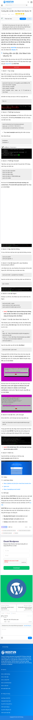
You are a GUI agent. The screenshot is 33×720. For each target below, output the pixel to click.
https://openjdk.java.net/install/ (12, 489)
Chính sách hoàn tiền (5, 712)
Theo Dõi (23, 18)
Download (16, 568)
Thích (11, 527)
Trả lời (30, 621)
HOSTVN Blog (20, 717)
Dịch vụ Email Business (6, 682)
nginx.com (6, 486)
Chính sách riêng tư (5, 706)
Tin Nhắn (29, 18)
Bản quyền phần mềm (5, 688)
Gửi (30, 637)
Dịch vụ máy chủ (4, 685)
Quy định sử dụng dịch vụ (6, 703)
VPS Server (9, 8)
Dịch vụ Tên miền (4, 676)
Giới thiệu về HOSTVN (5, 698)
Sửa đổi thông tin (27, 625)
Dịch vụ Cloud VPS (5, 679)
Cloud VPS (8, 63)
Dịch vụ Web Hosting (5, 674)
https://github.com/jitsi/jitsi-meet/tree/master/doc (17, 483)
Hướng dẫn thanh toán (6, 701)
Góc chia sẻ (3, 8)
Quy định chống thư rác (6, 709)
